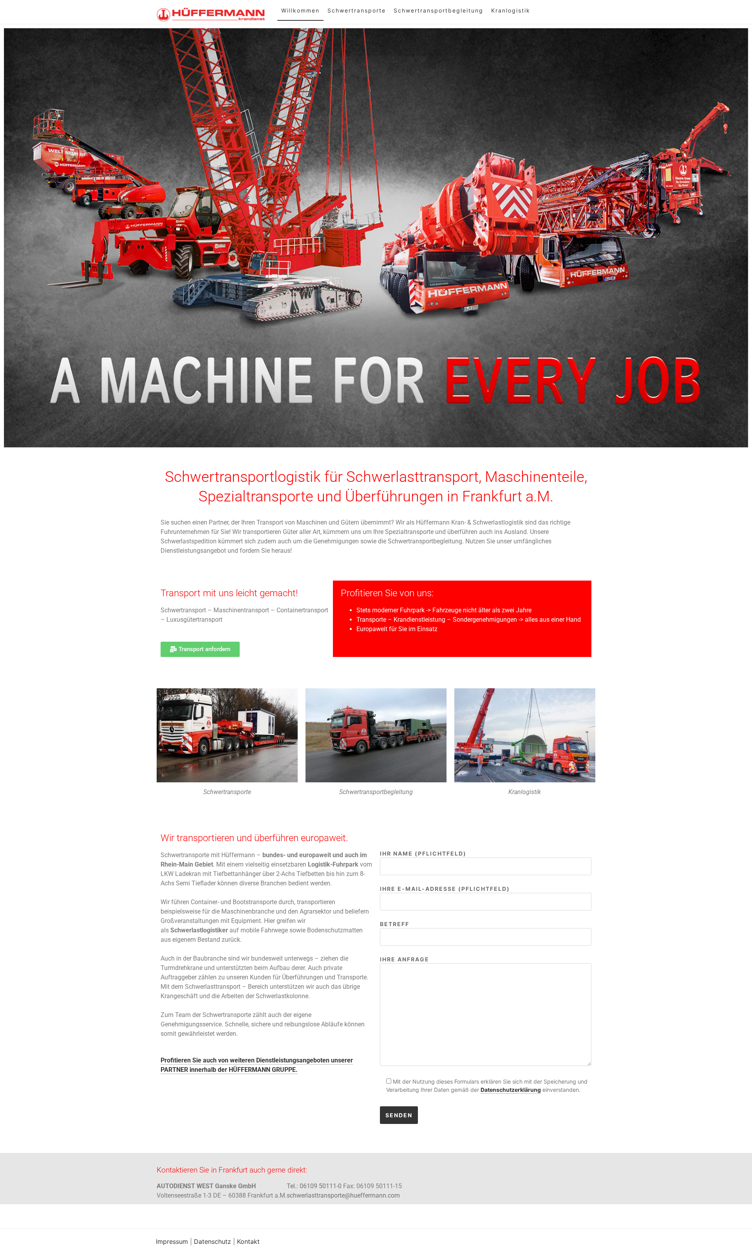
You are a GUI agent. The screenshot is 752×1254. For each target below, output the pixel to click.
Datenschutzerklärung (511, 1089)
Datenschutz (212, 1241)
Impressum (172, 1241)
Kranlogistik (510, 10)
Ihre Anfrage (404, 959)
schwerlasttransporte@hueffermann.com (343, 1195)
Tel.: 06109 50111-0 (314, 1186)
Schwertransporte (356, 10)
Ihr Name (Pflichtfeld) (423, 853)
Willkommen (300, 10)
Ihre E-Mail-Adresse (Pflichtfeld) (445, 888)
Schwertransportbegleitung (438, 10)
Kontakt (248, 1241)
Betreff (394, 924)
